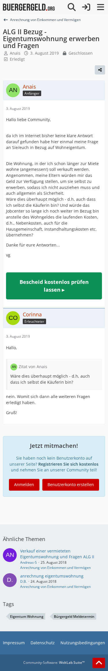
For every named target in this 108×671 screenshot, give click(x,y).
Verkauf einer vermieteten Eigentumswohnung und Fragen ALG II (57, 554)
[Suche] (71, 7)
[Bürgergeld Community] (29, 7)
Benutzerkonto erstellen (71, 484)
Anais (15, 53)
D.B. (23, 581)
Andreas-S (28, 562)
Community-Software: (54, 662)
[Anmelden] (86, 7)
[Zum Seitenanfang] (98, 663)
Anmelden (24, 484)
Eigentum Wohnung (26, 616)
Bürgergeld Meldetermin (74, 616)
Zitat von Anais (33, 366)
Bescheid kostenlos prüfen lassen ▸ (54, 285)
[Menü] (100, 7)
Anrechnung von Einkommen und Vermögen (55, 567)
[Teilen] (100, 69)
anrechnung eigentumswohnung (52, 576)
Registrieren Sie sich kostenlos (68, 464)
